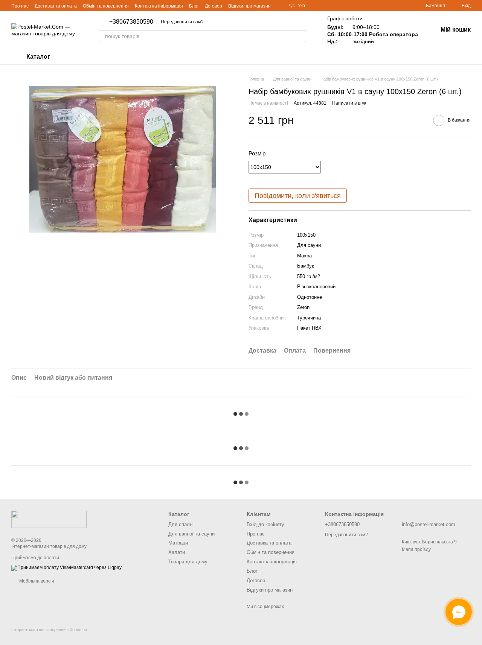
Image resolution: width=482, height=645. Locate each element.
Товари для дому (187, 561)
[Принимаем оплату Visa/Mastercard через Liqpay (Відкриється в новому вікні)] (66, 567)
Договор (213, 6)
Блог (194, 6)
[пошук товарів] (300, 36)
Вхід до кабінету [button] (265, 524)
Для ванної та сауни (191, 534)
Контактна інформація (159, 6)
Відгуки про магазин (249, 6)
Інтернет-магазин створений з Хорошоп (49, 629)
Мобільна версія (36, 581)
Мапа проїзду (416, 549)
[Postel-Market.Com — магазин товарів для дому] (49, 519)
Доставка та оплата (56, 6)
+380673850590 (131, 22)
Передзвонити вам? (182, 21)
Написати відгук (349, 103)
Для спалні (181, 524)
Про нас (20, 6)
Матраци (178, 543)
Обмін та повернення (106, 6)
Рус (291, 5)
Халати (176, 552)
